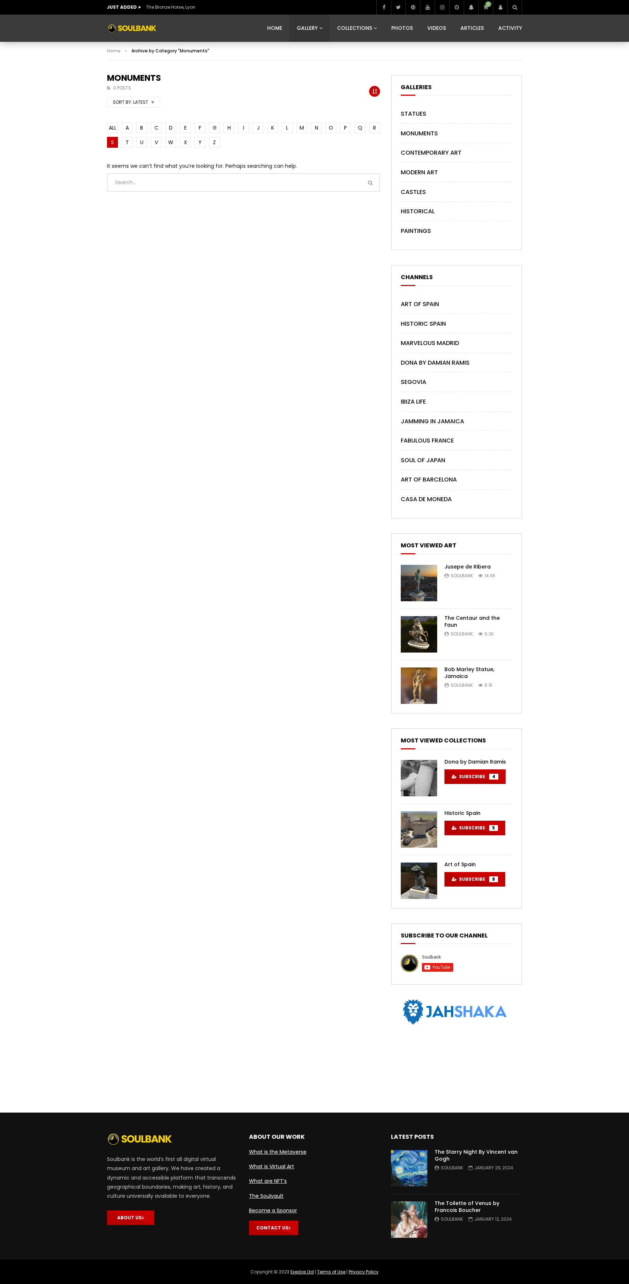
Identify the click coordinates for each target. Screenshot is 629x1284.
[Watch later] (456, 7)
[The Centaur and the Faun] (419, 634)
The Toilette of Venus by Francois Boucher (467, 1207)
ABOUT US (129, 1217)
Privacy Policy (364, 1272)
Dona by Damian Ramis (435, 362)
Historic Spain (423, 324)
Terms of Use (331, 1272)
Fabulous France (427, 440)
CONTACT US (272, 1228)
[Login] (500, 7)
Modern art (419, 172)
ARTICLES (472, 28)
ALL (112, 127)
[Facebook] (383, 7)
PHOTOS (402, 28)
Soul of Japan (423, 460)
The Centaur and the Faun (472, 621)
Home (113, 51)
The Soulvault (266, 1196)
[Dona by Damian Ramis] (419, 778)
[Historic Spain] (419, 829)
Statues (413, 114)
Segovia (413, 382)
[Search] (514, 7)
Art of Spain (420, 304)
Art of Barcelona (429, 479)
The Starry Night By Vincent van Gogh (476, 1155)
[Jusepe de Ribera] (419, 583)
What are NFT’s (268, 1181)
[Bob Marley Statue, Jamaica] (419, 685)
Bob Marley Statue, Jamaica (469, 673)
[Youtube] (427, 7)
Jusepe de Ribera (467, 566)
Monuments (419, 133)
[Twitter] (398, 7)
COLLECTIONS (354, 28)
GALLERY (307, 28)
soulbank (462, 575)
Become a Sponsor (273, 1210)
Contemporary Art (431, 152)
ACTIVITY (510, 28)
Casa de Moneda (426, 499)
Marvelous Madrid (430, 343)
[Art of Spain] (419, 881)
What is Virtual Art (271, 1166)
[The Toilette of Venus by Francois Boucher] (409, 1219)
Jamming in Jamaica (432, 421)
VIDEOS (436, 28)
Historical (418, 211)
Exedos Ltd (302, 1272)
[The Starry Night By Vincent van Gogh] (409, 1168)
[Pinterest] (413, 7)
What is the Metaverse (277, 1152)
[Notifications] (471, 7)
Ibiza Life (413, 401)
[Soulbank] (132, 28)
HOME (274, 28)
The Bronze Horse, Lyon (170, 7)
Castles (413, 192)
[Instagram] (442, 7)
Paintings (416, 231)
